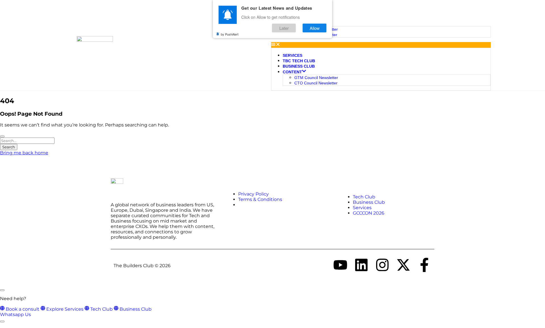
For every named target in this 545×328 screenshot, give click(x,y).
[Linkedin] (361, 265)
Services (292, 55)
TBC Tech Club (299, 61)
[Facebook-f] (424, 265)
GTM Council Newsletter (316, 77)
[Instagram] (382, 265)
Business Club (299, 66)
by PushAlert (229, 34)
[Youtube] (340, 265)
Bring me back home (24, 152)
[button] (381, 45)
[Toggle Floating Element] (2, 321)
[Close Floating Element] (2, 290)
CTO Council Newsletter (316, 83)
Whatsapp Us (15, 314)
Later (284, 28)
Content (292, 72)
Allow (315, 28)
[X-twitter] (403, 265)
